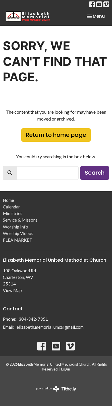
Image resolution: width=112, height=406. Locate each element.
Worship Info (15, 226)
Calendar (11, 206)
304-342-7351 (33, 319)
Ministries (12, 213)
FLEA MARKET (17, 240)
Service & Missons (20, 219)
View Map (12, 290)
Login (65, 369)
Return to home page (56, 135)
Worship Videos (18, 233)
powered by (53, 393)
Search (95, 173)
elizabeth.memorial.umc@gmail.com (50, 327)
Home (8, 200)
